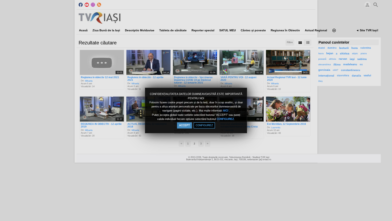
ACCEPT (184, 125)
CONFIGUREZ (225, 119)
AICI (226, 110)
